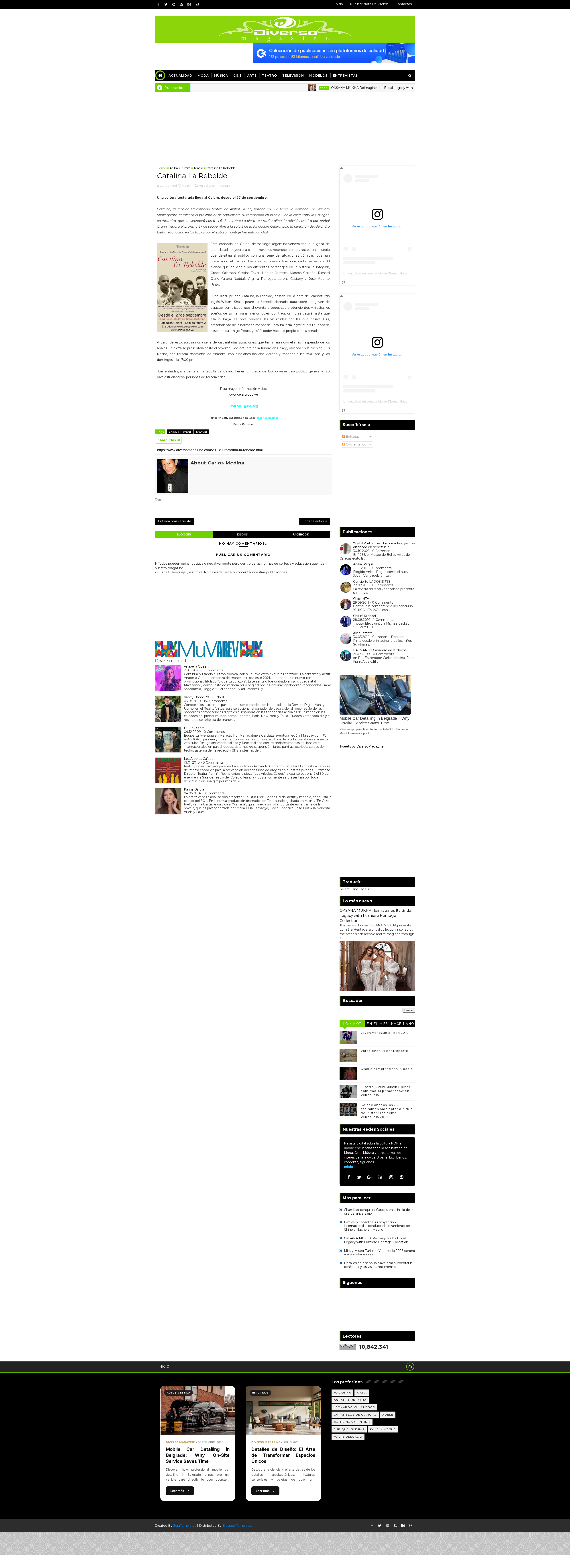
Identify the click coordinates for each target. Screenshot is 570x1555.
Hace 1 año (402, 1024)
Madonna (342, 1392)
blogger (184, 534)
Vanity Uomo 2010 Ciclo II (204, 697)
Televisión (293, 76)
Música (221, 76)
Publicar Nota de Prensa (369, 4)
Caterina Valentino (352, 1422)
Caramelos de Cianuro (355, 1414)
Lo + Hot (352, 1024)
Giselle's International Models (387, 1069)
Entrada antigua (314, 521)
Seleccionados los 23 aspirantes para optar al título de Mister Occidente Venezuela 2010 (387, 1111)
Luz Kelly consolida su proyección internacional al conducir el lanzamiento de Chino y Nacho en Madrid (377, 1226)
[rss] (181, 4)
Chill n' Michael (364, 616)
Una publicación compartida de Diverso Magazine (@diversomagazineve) (395, 273)
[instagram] (197, 4)
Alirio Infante (363, 633)
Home (161, 168)
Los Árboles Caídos (198, 759)
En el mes (377, 1024)
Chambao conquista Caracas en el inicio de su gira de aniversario (379, 1212)
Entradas (352, 437)
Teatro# (201, 432)
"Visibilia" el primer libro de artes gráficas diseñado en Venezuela (384, 545)
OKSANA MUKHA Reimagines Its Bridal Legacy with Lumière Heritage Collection (342, 88)
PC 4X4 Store (194, 728)
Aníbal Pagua (363, 564)
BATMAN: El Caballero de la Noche (380, 650)
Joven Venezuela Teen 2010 (385, 1032)
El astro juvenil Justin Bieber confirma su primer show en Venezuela (385, 1091)
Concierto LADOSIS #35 (371, 582)
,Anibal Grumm (209, 185)
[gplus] (370, 1177)
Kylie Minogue (383, 1429)
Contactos (404, 4)
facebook (301, 534)
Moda (203, 76)
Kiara (362, 1392)
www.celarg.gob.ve (243, 394)
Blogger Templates (237, 1526)
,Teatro (225, 185)
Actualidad (180, 76)
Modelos (318, 76)
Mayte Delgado (348, 1436)
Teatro (269, 76)
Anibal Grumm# (180, 432)
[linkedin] (380, 1177)
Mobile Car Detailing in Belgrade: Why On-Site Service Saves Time (198, 1455)
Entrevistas (345, 76)
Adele (387, 1414)
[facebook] (158, 4)
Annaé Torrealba (350, 1400)
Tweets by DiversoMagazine (362, 746)
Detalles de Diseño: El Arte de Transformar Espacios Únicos (283, 1455)
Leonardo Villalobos (354, 1407)
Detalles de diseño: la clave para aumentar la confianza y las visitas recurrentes (378, 1265)
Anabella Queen (196, 666)
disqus (242, 534)
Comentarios (355, 444)
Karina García (194, 789)
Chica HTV (361, 599)
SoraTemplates (184, 1526)
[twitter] (166, 4)
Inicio (339, 4)
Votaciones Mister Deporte (384, 1050)
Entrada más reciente (174, 521)
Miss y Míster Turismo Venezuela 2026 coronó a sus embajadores (379, 1253)
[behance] (189, 4)
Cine (237, 76)
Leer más (177, 1491)
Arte (252, 76)
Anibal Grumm (180, 168)
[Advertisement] (285, 125)
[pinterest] (173, 4)
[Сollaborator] (334, 53)
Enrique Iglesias (349, 1429)
